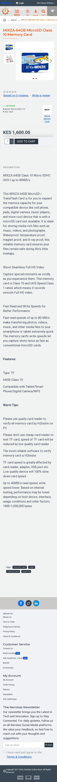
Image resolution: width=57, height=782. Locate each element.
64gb (31, 567)
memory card (13, 571)
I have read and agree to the (24, 755)
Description (11, 167)
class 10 (26, 571)
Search (14, 20)
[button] (19, 61)
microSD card (20, 567)
